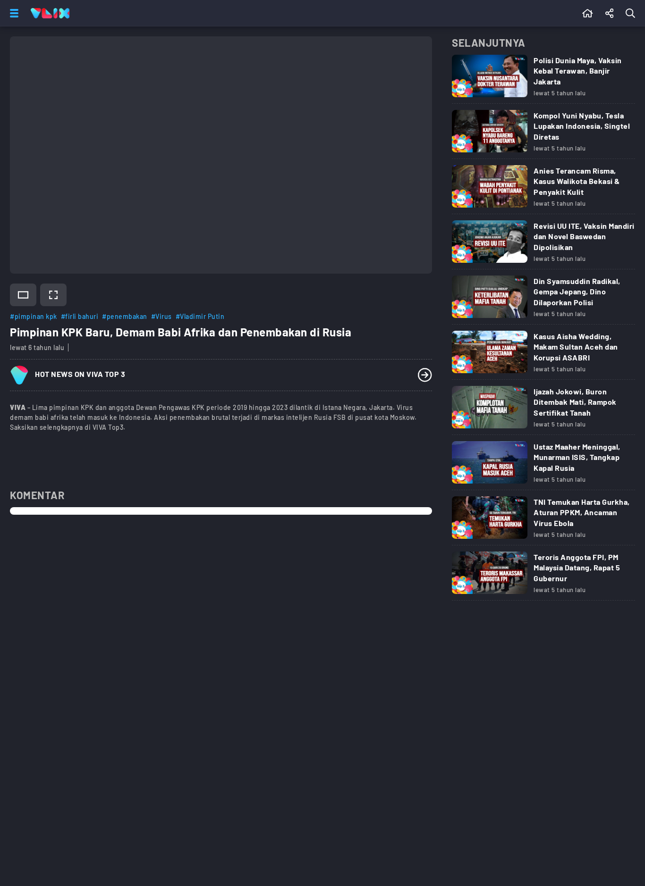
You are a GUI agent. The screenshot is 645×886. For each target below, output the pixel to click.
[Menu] (12, 13)
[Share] (609, 13)
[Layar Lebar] (23, 295)
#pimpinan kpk (33, 316)
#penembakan (124, 316)
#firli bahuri (80, 316)
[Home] (50, 13)
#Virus (161, 316)
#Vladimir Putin (200, 316)
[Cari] (632, 13)
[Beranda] (587, 13)
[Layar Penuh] (53, 295)
